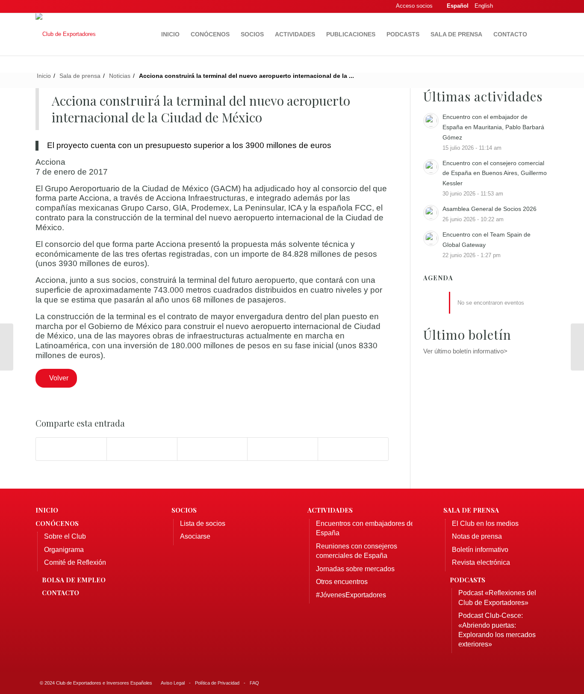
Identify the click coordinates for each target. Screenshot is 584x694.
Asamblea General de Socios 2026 (489, 208)
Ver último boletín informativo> (465, 351)
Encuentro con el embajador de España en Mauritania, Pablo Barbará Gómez (493, 127)
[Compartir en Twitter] (142, 449)
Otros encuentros (342, 581)
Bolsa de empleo (74, 579)
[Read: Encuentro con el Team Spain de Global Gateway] (431, 238)
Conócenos (57, 523)
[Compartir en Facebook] (71, 449)
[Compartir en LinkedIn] (283, 449)
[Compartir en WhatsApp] (212, 449)
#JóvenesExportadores (351, 595)
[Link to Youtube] (542, 6)
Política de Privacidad (217, 682)
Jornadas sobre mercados (355, 568)
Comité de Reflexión (75, 562)
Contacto (60, 592)
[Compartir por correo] (353, 449)
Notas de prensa (477, 536)
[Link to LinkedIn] (529, 6)
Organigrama (64, 549)
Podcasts (467, 579)
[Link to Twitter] (516, 6)
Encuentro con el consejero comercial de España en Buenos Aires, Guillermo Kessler (494, 173)
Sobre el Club (65, 536)
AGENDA (438, 278)
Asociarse (195, 536)
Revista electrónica (481, 562)
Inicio (46, 510)
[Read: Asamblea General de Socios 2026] (431, 212)
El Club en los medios (485, 523)
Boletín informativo (480, 549)
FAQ (254, 682)
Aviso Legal (173, 682)
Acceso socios (414, 6)
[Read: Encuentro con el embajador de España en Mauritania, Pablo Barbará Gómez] (431, 120)
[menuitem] (170, 34)
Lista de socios (202, 523)
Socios (184, 510)
